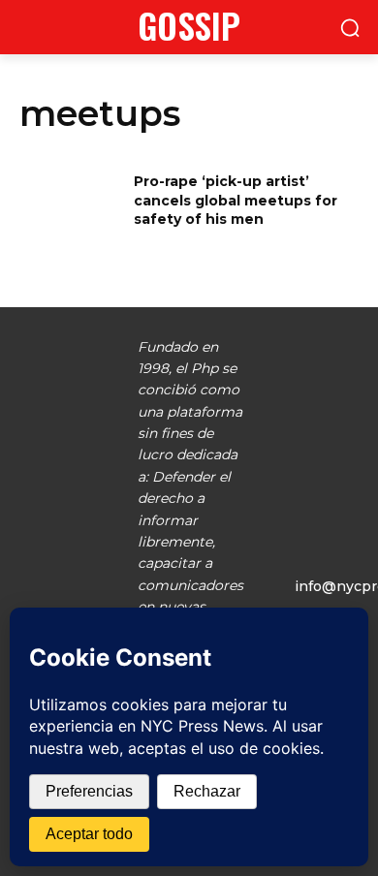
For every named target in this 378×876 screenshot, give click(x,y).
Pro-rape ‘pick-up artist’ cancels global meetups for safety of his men (235, 200)
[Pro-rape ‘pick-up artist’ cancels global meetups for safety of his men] (70, 208)
